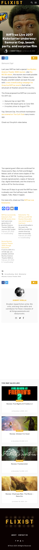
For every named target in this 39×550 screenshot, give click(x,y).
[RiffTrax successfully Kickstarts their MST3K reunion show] (10, 224)
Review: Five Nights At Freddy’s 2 (20, 404)
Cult (17, 274)
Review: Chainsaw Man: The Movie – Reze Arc (19, 495)
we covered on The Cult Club (13, 114)
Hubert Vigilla (15, 51)
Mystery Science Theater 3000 (11, 276)
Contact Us (23, 535)
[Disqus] (19, 353)
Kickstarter (23, 274)
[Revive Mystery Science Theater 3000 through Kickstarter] (10, 251)
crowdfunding (9, 274)
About (14, 535)
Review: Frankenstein (19, 464)
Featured (19, 400)
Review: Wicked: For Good (19, 434)
